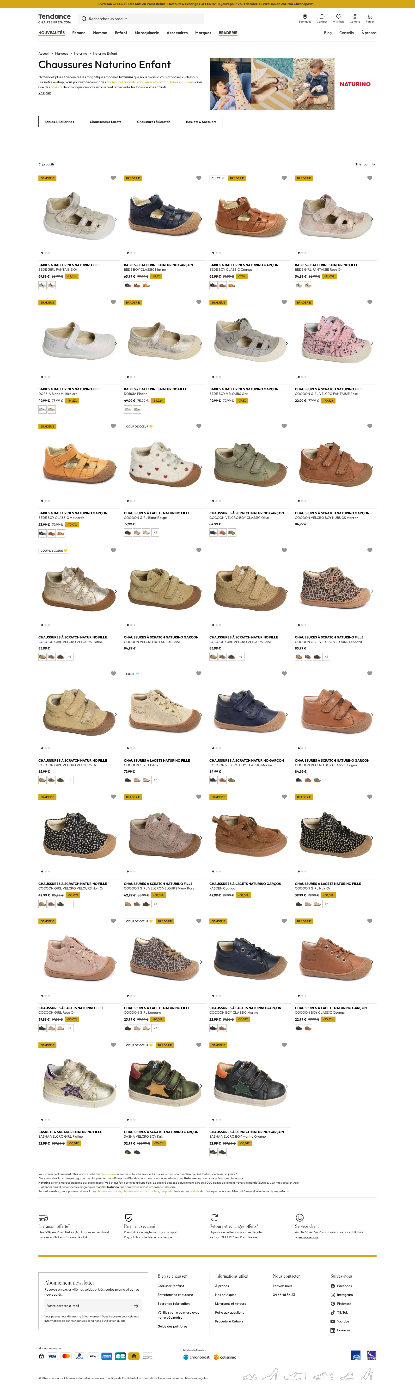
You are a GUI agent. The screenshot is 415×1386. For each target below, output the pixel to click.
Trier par (362, 164)
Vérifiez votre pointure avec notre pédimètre (178, 1315)
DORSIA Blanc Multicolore (58, 394)
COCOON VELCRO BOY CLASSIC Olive (239, 518)
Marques (203, 32)
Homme (100, 32)
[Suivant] (115, 219)
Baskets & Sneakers (201, 122)
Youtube (343, 1321)
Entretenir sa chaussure (175, 1294)
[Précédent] (42, 219)
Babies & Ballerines (59, 122)
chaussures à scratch (152, 82)
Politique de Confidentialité (124, 1378)
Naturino (80, 53)
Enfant (121, 32)
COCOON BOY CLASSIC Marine (233, 1013)
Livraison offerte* (54, 1226)
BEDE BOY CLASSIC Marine (145, 270)
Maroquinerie (147, 32)
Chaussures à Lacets (105, 122)
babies (175, 82)
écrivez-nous (308, 1237)
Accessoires (177, 32)
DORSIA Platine (135, 394)
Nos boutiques (225, 1294)
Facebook (344, 1286)
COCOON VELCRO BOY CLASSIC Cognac (327, 765)
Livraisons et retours (230, 1303)
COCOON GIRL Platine (141, 765)
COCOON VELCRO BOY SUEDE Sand (152, 642)
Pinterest (344, 1303)
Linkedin (343, 1330)
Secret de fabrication (174, 1303)
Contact (322, 21)
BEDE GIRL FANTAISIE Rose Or (318, 270)
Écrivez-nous (282, 1286)
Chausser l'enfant (171, 1286)
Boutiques (305, 21)
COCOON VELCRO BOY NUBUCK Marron (326, 518)
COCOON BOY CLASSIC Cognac (320, 1013)
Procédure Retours (229, 1321)
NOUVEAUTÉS (51, 32)
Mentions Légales (196, 1378)
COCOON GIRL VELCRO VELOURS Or (67, 765)
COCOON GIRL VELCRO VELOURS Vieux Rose (159, 888)
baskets (56, 87)
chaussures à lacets (121, 82)
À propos (369, 32)
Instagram (345, 1294)
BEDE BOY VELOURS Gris (228, 394)
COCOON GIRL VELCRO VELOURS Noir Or (71, 888)
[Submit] (84, 18)
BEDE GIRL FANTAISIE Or (57, 270)
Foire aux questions (229, 1312)
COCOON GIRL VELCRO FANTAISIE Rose (326, 394)
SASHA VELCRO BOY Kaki (143, 1137)
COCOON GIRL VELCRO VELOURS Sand (240, 642)
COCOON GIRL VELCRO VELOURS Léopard (328, 642)
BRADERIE (228, 32)
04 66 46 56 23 (284, 1294)
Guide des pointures (172, 1326)
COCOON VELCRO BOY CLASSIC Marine (240, 765)
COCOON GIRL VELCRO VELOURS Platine (70, 642)
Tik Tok (342, 1312)
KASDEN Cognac (222, 888)
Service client (307, 1226)
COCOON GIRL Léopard (142, 1013)
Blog (328, 32)
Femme (78, 32)
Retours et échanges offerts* (233, 1226)
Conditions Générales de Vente (163, 1378)
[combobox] (141, 18)
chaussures (108, 1174)
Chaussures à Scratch (153, 122)
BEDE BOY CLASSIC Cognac (230, 270)
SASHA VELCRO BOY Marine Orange (237, 1137)
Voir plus (44, 93)
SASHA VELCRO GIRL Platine (60, 1137)
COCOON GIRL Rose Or (56, 1013)
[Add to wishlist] (113, 178)
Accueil (43, 53)
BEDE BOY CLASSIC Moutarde (61, 518)
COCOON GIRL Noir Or (312, 888)
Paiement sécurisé (139, 1226)
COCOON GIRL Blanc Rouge (145, 518)
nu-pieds (188, 82)
